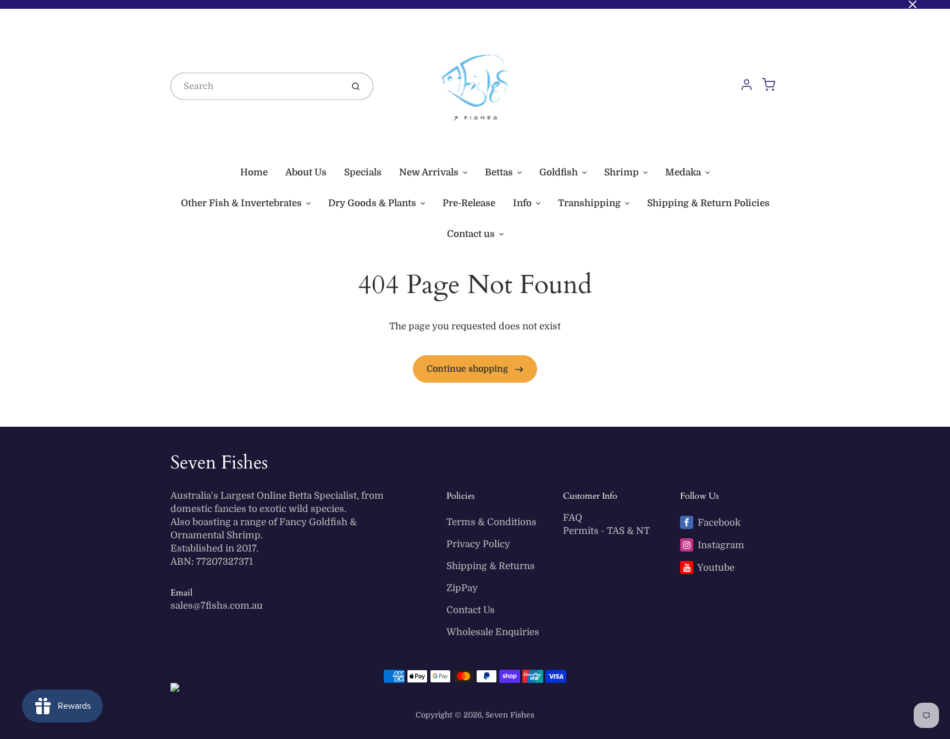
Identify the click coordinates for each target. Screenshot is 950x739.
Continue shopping (468, 369)
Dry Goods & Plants (372, 203)
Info (522, 203)
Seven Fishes (219, 462)
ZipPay (462, 588)
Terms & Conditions (491, 522)
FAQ (572, 517)
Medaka (683, 172)
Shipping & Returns (490, 566)
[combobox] (255, 86)
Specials (363, 172)
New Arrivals (429, 172)
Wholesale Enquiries (492, 632)
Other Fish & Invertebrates (241, 203)
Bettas (499, 172)
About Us (306, 172)
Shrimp (621, 172)
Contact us (471, 234)
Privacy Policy (478, 544)
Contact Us (470, 610)
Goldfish (558, 172)
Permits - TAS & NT (606, 531)
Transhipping (589, 203)
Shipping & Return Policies (708, 203)
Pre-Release (469, 203)
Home (254, 172)
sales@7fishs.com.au (216, 605)
